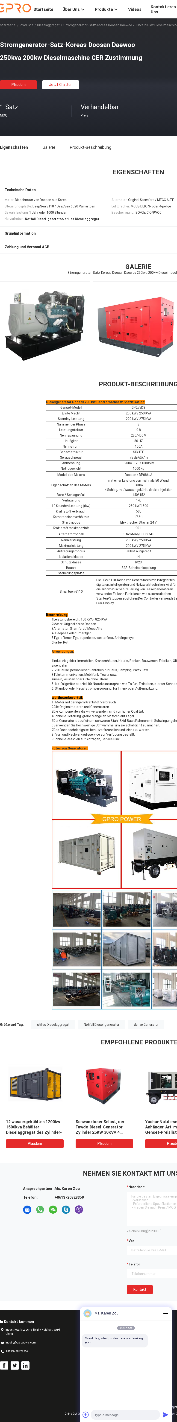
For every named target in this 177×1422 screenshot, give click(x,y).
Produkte (26, 25)
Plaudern (18, 84)
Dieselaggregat (48, 25)
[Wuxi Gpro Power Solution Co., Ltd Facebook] (4, 1365)
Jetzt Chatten (60, 84)
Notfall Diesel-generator (101, 1024)
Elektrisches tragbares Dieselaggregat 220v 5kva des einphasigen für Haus (34, 1127)
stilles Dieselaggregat (53, 1024)
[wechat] (53, 1210)
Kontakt (139, 1289)
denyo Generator (146, 1024)
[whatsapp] (40, 1210)
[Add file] (86, 1415)
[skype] (66, 1210)
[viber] (79, 1210)
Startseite (7, 25)
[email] (27, 1210)
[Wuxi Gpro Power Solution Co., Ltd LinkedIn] (25, 1365)
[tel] (92, 1210)
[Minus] (165, 1313)
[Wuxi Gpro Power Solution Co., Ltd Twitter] (15, 1365)
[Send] (165, 1415)
